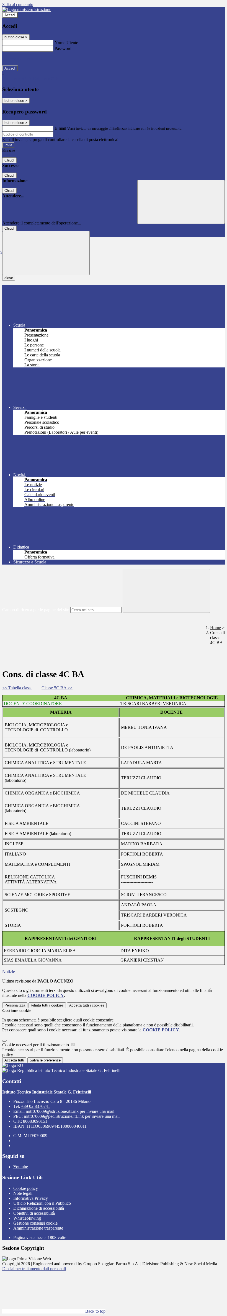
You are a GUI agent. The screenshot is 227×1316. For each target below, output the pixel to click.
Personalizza (14, 1005)
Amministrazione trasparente (38, 1228)
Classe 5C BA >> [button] (57, 687)
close (8, 278)
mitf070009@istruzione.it (70, 1111)
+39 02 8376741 (35, 1106)
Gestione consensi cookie (35, 1223)
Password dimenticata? (22, 58)
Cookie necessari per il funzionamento (36, 1044)
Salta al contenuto (17, 4)
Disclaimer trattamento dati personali (34, 1268)
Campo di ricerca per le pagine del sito (35, 609)
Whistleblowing (27, 1218)
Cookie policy (25, 1188)
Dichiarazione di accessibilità (38, 1208)
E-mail (60, 128)
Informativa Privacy (30, 1198)
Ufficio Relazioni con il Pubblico (42, 1203)
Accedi (10, 15)
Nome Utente (66, 42)
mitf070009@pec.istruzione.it (72, 1116)
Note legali (22, 1193)
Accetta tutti (86, 1005)
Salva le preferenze (45, 1060)
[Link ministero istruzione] (26, 9)
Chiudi (9, 160)
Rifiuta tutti (47, 1005)
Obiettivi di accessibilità (34, 1213)
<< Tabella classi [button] (17, 687)
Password (63, 48)
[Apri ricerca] (181, 202)
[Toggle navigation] (46, 253)
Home (215, 627)
